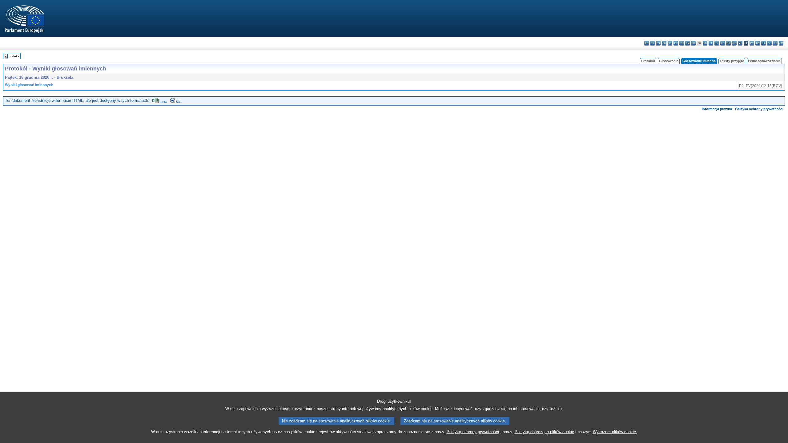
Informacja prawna (717, 109)
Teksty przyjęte (732, 61)
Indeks (14, 56)
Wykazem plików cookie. (615, 431)
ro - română (757, 43)
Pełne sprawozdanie (764, 61)
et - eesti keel (675, 43)
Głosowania (668, 61)
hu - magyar (728, 43)
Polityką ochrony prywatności (473, 431)
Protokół (648, 61)
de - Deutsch (670, 43)
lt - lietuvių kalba (722, 43)
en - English (687, 43)
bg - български (646, 43)
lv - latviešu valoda (716, 43)
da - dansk (664, 43)
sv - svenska (781, 43)
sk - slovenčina (763, 43)
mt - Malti (734, 43)
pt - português (752, 43)
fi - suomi (775, 43)
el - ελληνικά (681, 43)
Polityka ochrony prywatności (759, 109)
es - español (652, 43)
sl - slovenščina (769, 43)
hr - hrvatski (705, 43)
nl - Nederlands (740, 43)
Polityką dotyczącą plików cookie (544, 431)
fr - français (693, 43)
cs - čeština (658, 43)
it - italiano (711, 43)
